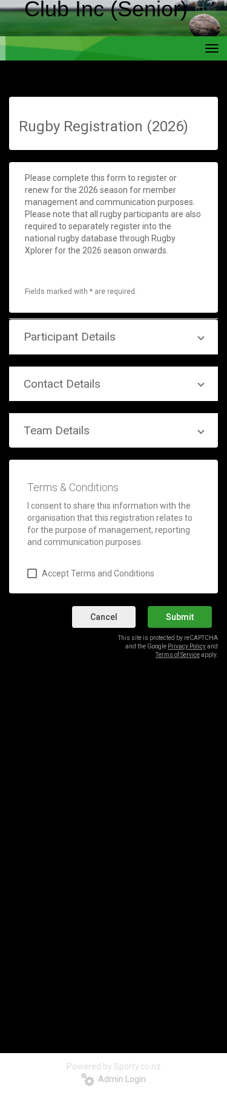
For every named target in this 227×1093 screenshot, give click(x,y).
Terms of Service (178, 654)
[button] (113, 336)
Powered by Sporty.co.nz (114, 1066)
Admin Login (120, 1079)
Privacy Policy (187, 646)
